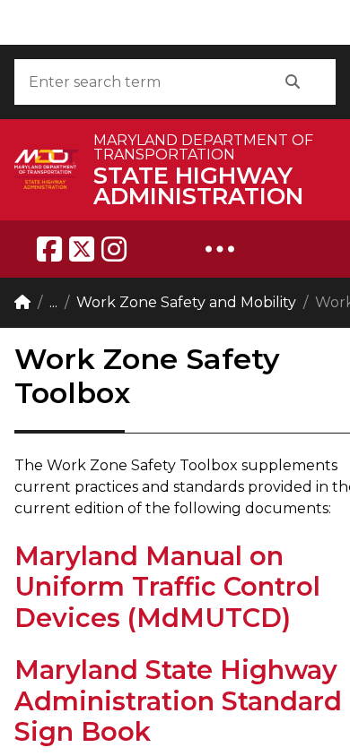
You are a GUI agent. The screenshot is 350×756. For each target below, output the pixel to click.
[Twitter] (81, 249)
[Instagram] (114, 249)
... (53, 302)
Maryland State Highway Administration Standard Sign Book (178, 700)
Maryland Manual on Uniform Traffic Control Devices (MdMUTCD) (167, 586)
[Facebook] (49, 249)
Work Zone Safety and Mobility (186, 302)
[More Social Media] (220, 249)
